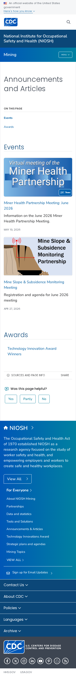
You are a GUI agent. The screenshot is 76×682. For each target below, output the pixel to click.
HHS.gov (10, 672)
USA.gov (26, 672)
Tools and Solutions (19, 521)
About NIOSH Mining (20, 499)
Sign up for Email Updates (30, 572)
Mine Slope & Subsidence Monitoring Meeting (34, 285)
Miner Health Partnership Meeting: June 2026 (36, 205)
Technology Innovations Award (27, 536)
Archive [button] (11, 630)
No (44, 399)
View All (14, 479)
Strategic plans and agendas (25, 544)
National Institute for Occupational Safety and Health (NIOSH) (35, 38)
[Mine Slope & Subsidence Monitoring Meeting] (38, 256)
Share (65, 375)
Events (8, 118)
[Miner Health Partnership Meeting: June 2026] (38, 176)
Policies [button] (11, 607)
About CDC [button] (14, 596)
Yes (11, 399)
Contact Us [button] (14, 584)
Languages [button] (14, 619)
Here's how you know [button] (18, 11)
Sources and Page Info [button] (28, 375)
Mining (10, 54)
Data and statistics (18, 514)
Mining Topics (15, 552)
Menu (64, 55)
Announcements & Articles (24, 529)
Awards (9, 127)
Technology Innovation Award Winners (32, 351)
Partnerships (15, 506)
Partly (27, 399)
